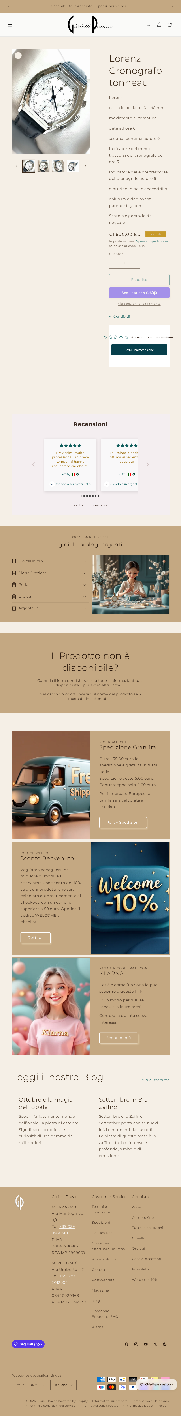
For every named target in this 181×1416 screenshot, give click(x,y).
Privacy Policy (104, 1259)
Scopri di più (118, 1038)
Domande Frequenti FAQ (105, 1314)
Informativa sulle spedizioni (101, 1405)
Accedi (138, 1207)
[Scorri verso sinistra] (16, 166)
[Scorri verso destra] (85, 166)
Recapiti (163, 1405)
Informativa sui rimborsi (110, 1401)
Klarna (98, 1327)
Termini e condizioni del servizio (52, 1405)
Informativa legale (139, 1405)
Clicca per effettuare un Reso (108, 1246)
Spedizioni (101, 1222)
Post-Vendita (103, 1280)
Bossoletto (141, 1269)
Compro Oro (143, 1218)
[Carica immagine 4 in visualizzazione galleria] (73, 166)
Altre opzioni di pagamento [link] (139, 303)
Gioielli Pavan (47, 1401)
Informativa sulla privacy (151, 1401)
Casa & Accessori (146, 1259)
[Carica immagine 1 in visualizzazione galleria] (29, 166)
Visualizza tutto (155, 1080)
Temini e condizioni (101, 1209)
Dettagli (35, 937)
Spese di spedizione (152, 241)
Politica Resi (102, 1233)
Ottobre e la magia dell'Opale (46, 1103)
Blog (96, 1301)
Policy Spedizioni (123, 822)
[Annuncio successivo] (172, 6)
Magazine (100, 1290)
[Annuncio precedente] (9, 6)
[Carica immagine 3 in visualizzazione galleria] (58, 166)
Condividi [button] (121, 317)
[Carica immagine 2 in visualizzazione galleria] (43, 166)
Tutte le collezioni (147, 1228)
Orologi (138, 1249)
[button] (10, 24)
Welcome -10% (145, 1280)
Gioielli (138, 1238)
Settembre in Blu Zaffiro (123, 1103)
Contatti (99, 1270)
